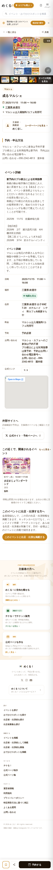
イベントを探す (11, 710)
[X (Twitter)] (22, 680)
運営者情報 (9, 788)
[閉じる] (49, 23)
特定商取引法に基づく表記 (16, 802)
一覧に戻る (11, 32)
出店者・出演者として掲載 (16, 742)
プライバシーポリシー (14, 797)
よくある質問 (10, 807)
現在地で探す (38, 23)
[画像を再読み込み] (48, 70)
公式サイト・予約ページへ (23, 435)
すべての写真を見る (45, 80)
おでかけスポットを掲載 (15, 752)
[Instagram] (26, 680)
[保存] (5, 864)
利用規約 (8, 793)
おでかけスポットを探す (15, 714)
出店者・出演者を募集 (14, 747)
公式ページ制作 (11, 770)
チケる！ (8, 765)
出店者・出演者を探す (14, 719)
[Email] (31, 680)
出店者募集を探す (12, 724)
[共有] (14, 864)
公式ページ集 (10, 774)
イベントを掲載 (11, 737)
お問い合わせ (10, 812)
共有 (47, 32)
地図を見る (31, 295)
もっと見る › (45, 449)
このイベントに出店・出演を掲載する (25, 537)
